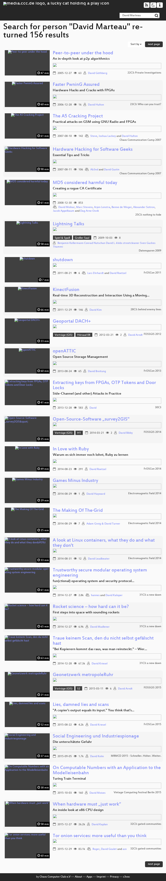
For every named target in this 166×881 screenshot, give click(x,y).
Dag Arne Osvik (89, 211)
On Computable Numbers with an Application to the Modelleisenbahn (107, 770)
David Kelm (97, 756)
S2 (78, 688)
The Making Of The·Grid (78, 510)
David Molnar (66, 207)
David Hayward (95, 494)
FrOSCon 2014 (152, 468)
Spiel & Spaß (62, 238)
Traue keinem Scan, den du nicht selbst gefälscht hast (103, 641)
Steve (93, 136)
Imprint (101, 876)
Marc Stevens (84, 207)
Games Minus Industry (75, 481)
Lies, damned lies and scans (81, 705)
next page (154, 44)
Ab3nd (94, 169)
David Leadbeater (99, 558)
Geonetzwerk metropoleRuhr (83, 675)
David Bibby (126, 433)
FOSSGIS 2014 (152, 432)
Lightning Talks (68, 224)
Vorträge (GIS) (63, 335)
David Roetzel (118, 273)
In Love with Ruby (71, 449)
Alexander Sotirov (144, 207)
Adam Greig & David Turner (103, 523)
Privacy (114, 876)
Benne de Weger (122, 207)
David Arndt (135, 335)
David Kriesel (99, 663)
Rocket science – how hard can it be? (91, 607)
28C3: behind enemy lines (146, 309)
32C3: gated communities (145, 824)
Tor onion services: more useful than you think (100, 836)
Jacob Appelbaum (63, 211)
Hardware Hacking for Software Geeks (92, 149)
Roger (96, 849)
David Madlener (100, 626)
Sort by (135, 44)
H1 (79, 433)
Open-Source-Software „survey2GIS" (91, 419)
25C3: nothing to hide (148, 214)
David (92, 407)
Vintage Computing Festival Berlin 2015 (137, 792)
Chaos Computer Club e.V (55, 876)
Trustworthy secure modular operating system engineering (100, 573)
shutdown (63, 260)
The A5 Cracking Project (78, 116)
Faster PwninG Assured (76, 85)
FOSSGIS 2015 (152, 687)
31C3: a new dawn (150, 594)
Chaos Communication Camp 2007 (140, 140)
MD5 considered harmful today (85, 183)
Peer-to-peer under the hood (83, 53)
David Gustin (111, 169)
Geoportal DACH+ (72, 321)
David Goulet (109, 849)
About (78, 876)
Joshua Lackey (107, 136)
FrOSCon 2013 (152, 371)
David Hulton (96, 104)
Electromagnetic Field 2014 (144, 493)
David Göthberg (97, 73)
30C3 (158, 407)
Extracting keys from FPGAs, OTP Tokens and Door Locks (104, 385)
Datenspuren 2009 (150, 250)
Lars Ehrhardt (95, 273)
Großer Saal (82, 238)
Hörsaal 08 (83, 335)
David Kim (95, 310)
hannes (95, 595)
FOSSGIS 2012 (152, 334)
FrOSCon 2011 (152, 272)
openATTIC (64, 351)
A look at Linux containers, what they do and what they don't (104, 543)
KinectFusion (66, 290)
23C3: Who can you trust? (145, 104)
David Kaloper (114, 595)
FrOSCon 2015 (152, 724)
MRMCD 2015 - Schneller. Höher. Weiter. (136, 756)
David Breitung (97, 371)
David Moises (97, 793)
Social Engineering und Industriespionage (96, 736)
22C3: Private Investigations (144, 72)
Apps (89, 876)
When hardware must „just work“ (87, 804)
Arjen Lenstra (102, 207)
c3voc (126, 876)
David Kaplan (100, 824)
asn (125, 849)
